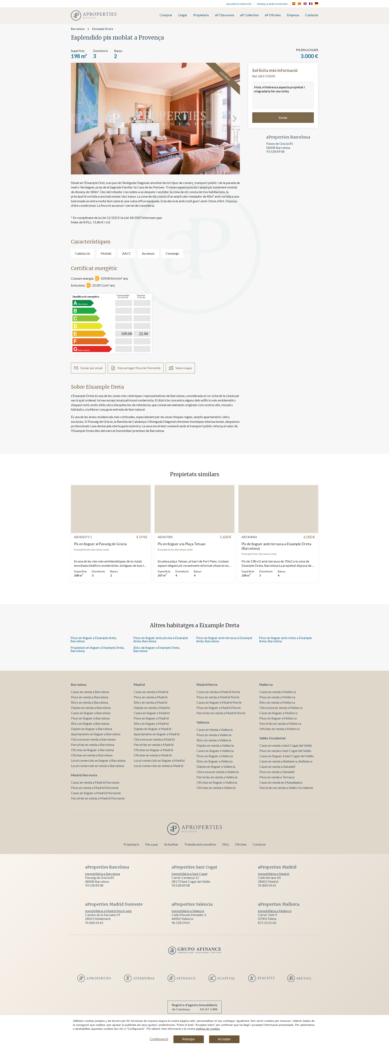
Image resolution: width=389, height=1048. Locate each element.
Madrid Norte (207, 684)
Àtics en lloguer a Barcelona (90, 723)
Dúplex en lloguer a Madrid (152, 729)
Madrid (139, 684)
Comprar (166, 15)
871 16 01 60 (267, 923)
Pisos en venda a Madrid (150, 697)
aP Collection (249, 15)
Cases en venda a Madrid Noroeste (95, 782)
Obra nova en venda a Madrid (154, 739)
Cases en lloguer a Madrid (152, 713)
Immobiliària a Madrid (273, 874)
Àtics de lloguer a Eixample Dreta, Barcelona (156, 649)
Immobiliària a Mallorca (274, 911)
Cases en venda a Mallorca (277, 692)
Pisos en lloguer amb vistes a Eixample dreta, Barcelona (285, 639)
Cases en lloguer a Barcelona (90, 713)
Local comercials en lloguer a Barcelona (98, 760)
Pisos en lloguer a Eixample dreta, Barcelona (93, 639)
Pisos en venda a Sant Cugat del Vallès (285, 751)
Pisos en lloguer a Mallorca (278, 718)
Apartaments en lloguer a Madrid (157, 734)
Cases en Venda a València (215, 729)
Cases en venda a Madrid (151, 692)
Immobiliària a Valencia (188, 911)
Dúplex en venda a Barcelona (91, 707)
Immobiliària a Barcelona (102, 874)
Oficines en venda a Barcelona (91, 755)
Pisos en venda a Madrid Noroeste (95, 788)
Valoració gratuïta (238, 3)
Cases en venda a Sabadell (277, 766)
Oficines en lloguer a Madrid (153, 750)
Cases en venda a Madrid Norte (218, 692)
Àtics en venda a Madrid (150, 702)
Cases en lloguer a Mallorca (278, 713)
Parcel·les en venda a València (217, 777)
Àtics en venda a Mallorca (277, 702)
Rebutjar (188, 1039)
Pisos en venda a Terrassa (276, 777)
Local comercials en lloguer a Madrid (159, 760)
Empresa (293, 15)
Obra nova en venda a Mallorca (280, 707)
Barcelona (77, 28)
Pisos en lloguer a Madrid (151, 718)
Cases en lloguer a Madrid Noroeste (96, 793)
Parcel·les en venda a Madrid (153, 744)
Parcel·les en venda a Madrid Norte (221, 713)
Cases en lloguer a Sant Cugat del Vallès (286, 756)
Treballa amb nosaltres (272, 3)
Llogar (182, 15)
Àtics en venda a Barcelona (89, 702)
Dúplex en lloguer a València (216, 766)
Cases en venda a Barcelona (90, 692)
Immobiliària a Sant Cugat (189, 874)
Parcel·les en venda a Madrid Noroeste (98, 798)
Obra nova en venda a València (218, 772)
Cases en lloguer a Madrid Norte (219, 702)
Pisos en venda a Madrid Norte (218, 697)
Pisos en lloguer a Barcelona (90, 718)
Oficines (241, 844)
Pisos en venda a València (214, 735)
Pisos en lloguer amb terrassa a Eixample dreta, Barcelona (224, 639)
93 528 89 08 (275, 151)
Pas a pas (151, 844)
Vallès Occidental (272, 738)
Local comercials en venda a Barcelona (97, 766)
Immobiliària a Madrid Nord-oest (108, 911)
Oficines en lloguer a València (217, 782)
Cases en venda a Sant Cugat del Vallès (285, 745)
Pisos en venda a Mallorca (277, 697)
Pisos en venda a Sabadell (276, 772)
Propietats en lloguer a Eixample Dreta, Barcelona (97, 649)
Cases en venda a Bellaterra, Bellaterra (285, 761)
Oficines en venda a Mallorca (279, 729)
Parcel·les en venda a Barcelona (92, 744)
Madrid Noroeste (84, 775)
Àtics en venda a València (214, 740)
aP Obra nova (224, 15)
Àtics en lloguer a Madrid (151, 723)
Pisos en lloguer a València (215, 756)
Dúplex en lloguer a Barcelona (91, 729)
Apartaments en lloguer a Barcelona (95, 734)
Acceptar (224, 1039)
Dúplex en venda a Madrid (152, 707)
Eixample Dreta (102, 28)
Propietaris (201, 15)
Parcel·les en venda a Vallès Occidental (286, 788)
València (203, 722)
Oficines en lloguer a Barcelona (92, 750)
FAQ (225, 844)
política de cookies (208, 1028)
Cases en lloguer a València (215, 751)
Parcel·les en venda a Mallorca (280, 723)
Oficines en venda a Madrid (153, 755)
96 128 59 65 (181, 923)
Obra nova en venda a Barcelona (93, 739)
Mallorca (266, 684)
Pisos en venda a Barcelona (89, 697)
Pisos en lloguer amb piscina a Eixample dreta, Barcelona (160, 639)
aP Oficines (273, 15)
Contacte (311, 15)
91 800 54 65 (267, 885)
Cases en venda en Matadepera (280, 782)
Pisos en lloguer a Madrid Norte (219, 707)
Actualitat (171, 844)
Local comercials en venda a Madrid (158, 766)
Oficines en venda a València (216, 788)
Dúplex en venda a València (215, 745)
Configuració (159, 1039)
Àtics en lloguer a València (215, 761)
